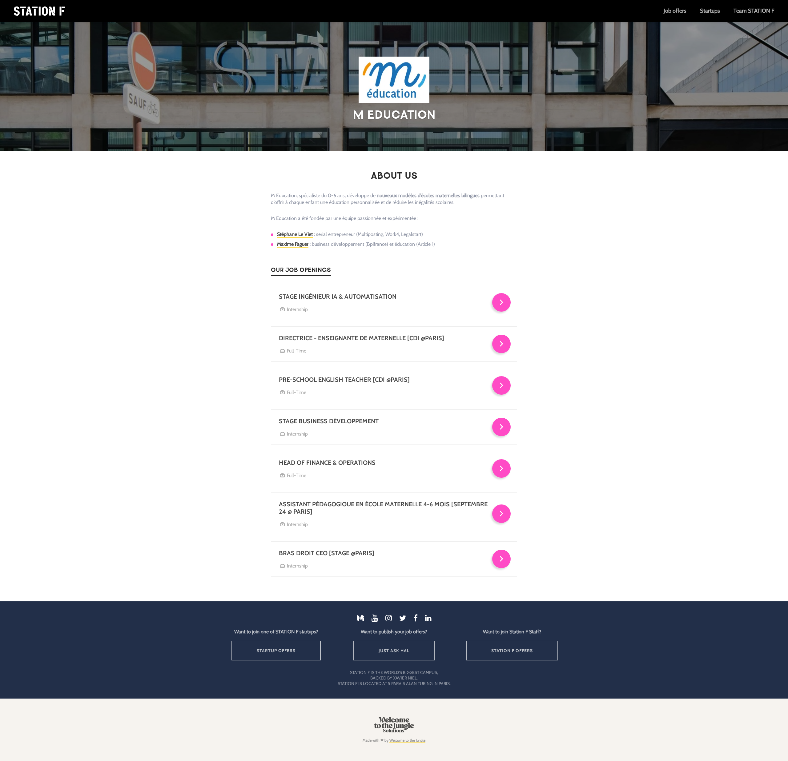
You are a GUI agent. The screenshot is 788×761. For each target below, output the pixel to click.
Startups (710, 10)
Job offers (675, 10)
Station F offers (512, 650)
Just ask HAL (394, 650)
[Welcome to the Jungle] (394, 731)
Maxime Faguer (292, 244)
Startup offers (276, 650)
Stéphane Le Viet (295, 234)
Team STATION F (754, 10)
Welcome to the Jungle (407, 740)
